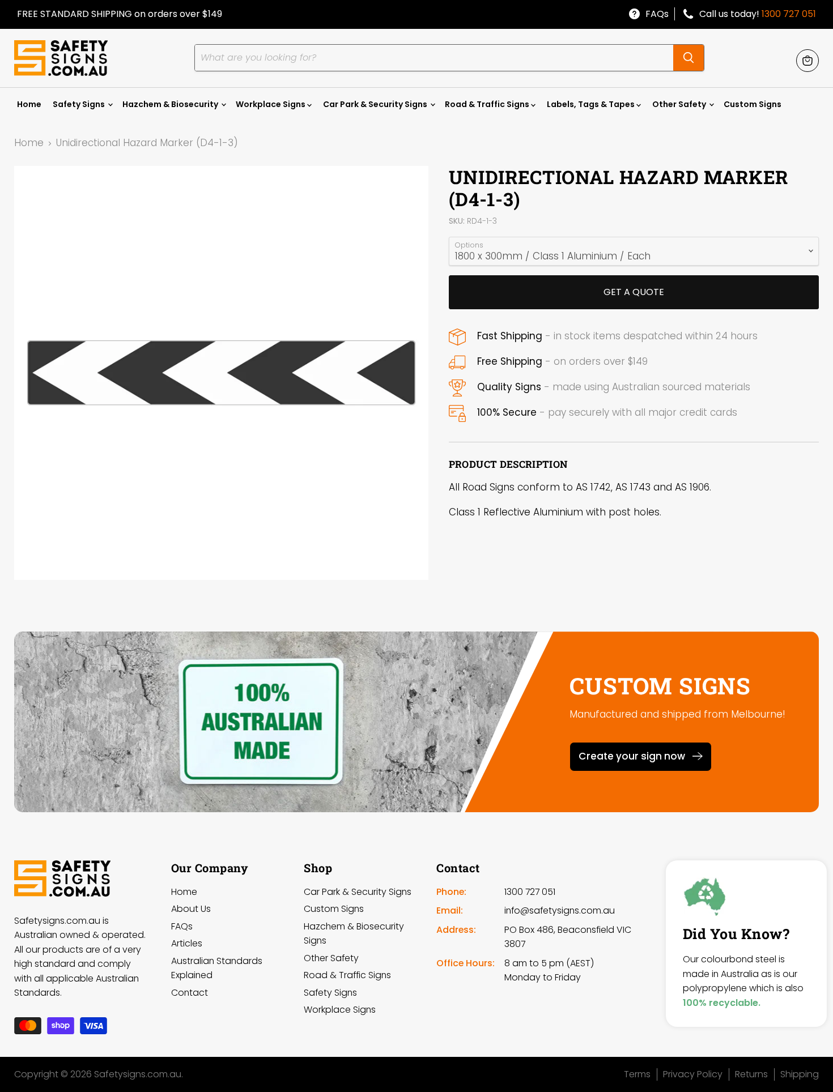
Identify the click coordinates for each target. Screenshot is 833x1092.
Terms (637, 1074)
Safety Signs (80, 104)
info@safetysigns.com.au (559, 910)
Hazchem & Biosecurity (171, 104)
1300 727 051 (789, 13)
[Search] (688, 58)
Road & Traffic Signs (488, 104)
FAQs (657, 13)
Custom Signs (752, 104)
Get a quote (634, 291)
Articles (186, 943)
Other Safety (680, 104)
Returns (751, 1074)
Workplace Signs (271, 104)
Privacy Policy (692, 1074)
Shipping (799, 1074)
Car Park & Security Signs (376, 104)
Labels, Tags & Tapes (591, 104)
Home (29, 104)
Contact (189, 992)
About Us (191, 908)
